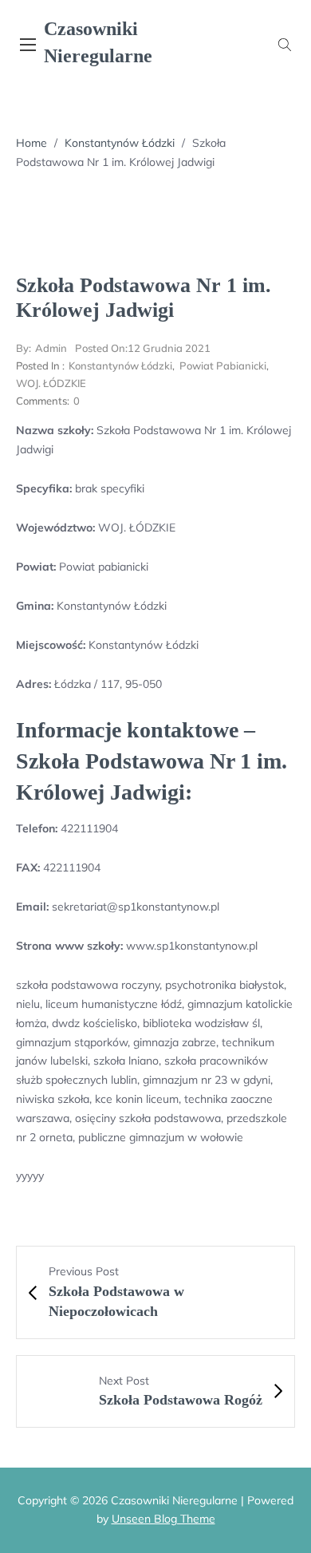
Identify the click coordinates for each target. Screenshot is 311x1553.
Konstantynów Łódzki (120, 143)
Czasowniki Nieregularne (98, 42)
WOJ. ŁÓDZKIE (51, 383)
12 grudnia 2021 (143, 348)
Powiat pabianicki (222, 365)
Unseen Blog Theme (163, 1519)
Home (31, 143)
